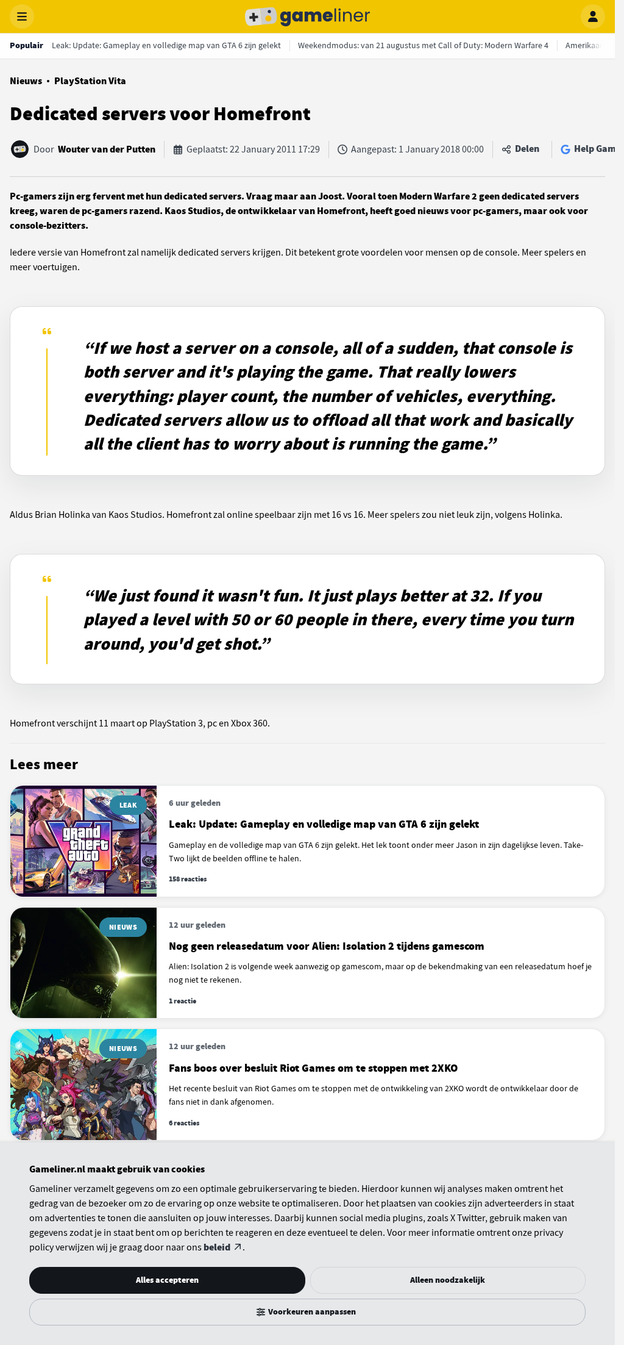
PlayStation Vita (90, 81)
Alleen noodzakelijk (447, 1280)
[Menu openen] (22, 16)
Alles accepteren (167, 1280)
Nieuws (26, 81)
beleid (217, 1247)
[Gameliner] (307, 16)
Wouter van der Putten (106, 149)
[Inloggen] (593, 16)
